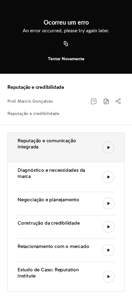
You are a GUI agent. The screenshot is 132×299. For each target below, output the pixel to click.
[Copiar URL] (66, 44)
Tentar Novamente (66, 58)
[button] (106, 101)
